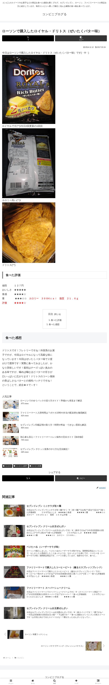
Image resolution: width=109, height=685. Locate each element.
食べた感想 (54, 324)
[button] (81, 38)
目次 (50, 314)
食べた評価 (56, 320)
